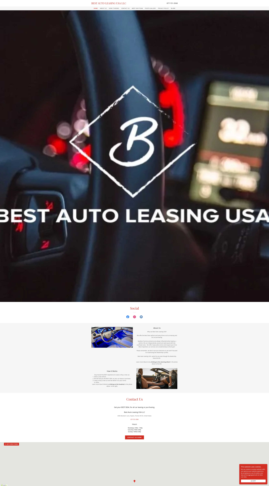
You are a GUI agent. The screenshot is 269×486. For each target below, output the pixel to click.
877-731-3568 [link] (172, 3)
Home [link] (96, 8)
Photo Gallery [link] (150, 8)
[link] (112, 4)
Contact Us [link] (125, 8)
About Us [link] (103, 8)
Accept (253, 481)
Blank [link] (173, 8)
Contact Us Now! (134, 437)
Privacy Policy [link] (163, 8)
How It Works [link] (114, 8)
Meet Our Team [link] (137, 8)
